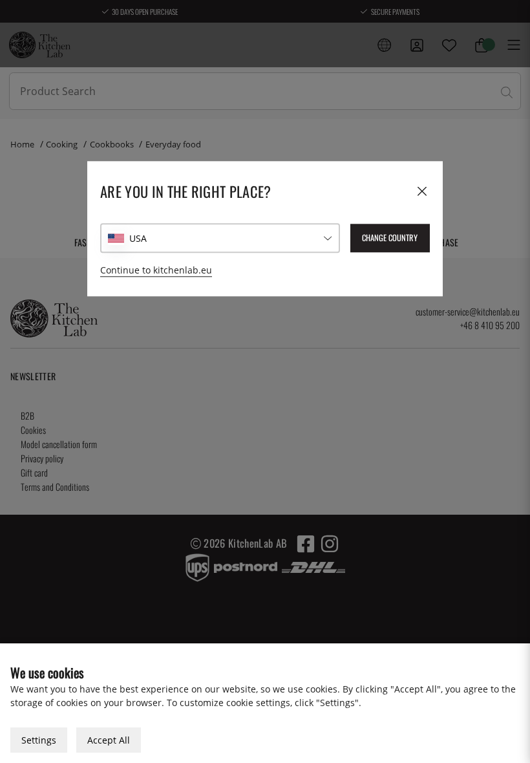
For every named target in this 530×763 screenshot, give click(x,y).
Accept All (108, 740)
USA (138, 238)
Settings (38, 740)
